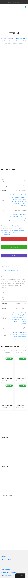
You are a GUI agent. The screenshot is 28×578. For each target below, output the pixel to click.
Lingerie (23, 199)
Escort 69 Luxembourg (12, 228)
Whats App (14, 247)
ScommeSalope (20, 38)
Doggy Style (22, 197)
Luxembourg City (13, 226)
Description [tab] (6, 267)
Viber (14, 255)
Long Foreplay (16, 201)
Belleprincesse (8, 38)
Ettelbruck (22, 214)
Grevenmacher (13, 216)
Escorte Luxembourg (11, 230)
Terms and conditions (9, 572)
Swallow (23, 205)
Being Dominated (14, 195)
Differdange (15, 214)
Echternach (17, 219)
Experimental (16, 199)
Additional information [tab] (10, 271)
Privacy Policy (7, 576)
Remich (23, 219)
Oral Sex (17, 203)
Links (4, 556)
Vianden (20, 221)
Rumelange (13, 221)
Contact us (6, 569)
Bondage (15, 197)
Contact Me (14, 239)
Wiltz (24, 221)
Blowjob (23, 195)
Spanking (23, 203)
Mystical (11, 203)
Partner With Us (7, 560)
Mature (23, 201)
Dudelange (22, 216)
